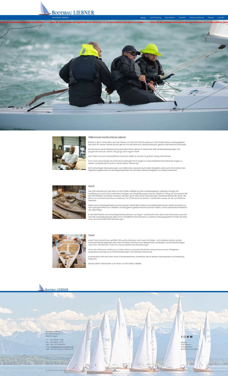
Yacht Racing (155, 17)
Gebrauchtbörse (197, 17)
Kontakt (221, 17)
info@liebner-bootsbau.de (62, 347)
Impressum (186, 344)
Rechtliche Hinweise (189, 349)
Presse (211, 17)
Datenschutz (186, 347)
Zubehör (182, 17)
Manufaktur (170, 17)
